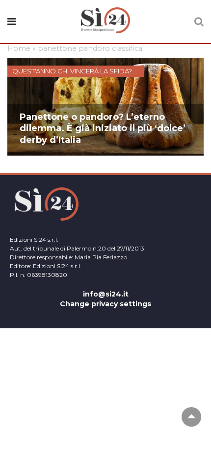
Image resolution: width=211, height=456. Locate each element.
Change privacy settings (105, 303)
